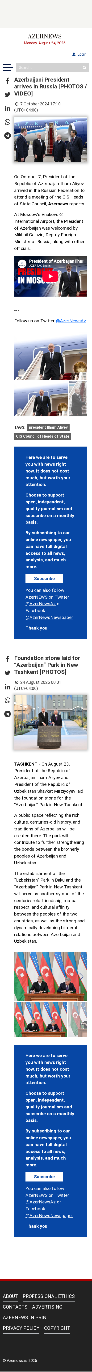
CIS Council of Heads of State (42, 436)
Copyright (57, 1328)
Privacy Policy (21, 1328)
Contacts (15, 1307)
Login (81, 54)
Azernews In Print (26, 1317)
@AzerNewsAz (71, 320)
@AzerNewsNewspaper (49, 617)
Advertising (47, 1307)
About (10, 1296)
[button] (7, 81)
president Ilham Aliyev (48, 427)
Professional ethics (49, 1296)
